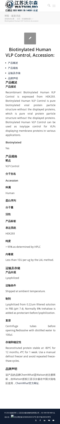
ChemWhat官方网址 (27, 383)
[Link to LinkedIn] (44, 420)
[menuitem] (47, 6)
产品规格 (13, 68)
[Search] (47, 6)
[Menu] (53, 5)
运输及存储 (14, 73)
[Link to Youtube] (53, 420)
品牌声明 (13, 78)
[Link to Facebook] (40, 420)
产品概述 (13, 62)
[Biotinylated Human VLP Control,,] (30, 38)
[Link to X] (36, 420)
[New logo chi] (25, 6)
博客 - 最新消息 (13, 15)
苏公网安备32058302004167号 (25, 417)
